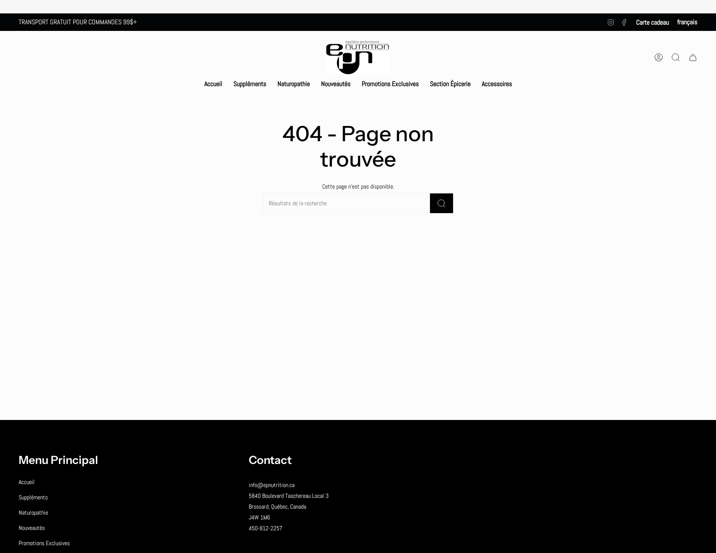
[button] (250, 84)
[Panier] (692, 57)
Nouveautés (32, 528)
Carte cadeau (652, 22)
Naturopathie (33, 512)
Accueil (27, 482)
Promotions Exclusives (44, 543)
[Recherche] (441, 203)
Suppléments (33, 497)
